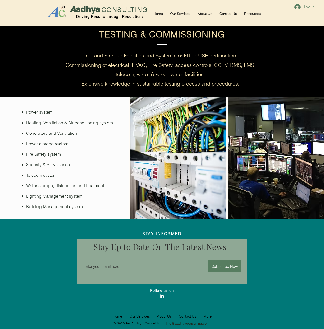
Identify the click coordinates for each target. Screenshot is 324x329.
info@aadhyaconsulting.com (188, 323)
